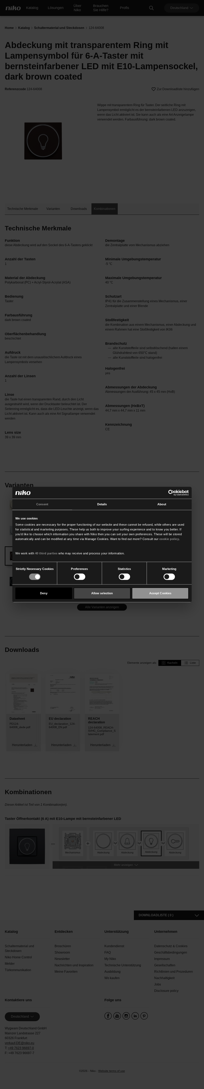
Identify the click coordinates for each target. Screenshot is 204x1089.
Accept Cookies (160, 593)
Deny (43, 593)
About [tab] (161, 504)
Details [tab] (102, 504)
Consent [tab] (42, 504)
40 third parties (46, 553)
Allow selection (102, 593)
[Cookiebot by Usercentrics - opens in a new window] (171, 493)
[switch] (79, 577)
